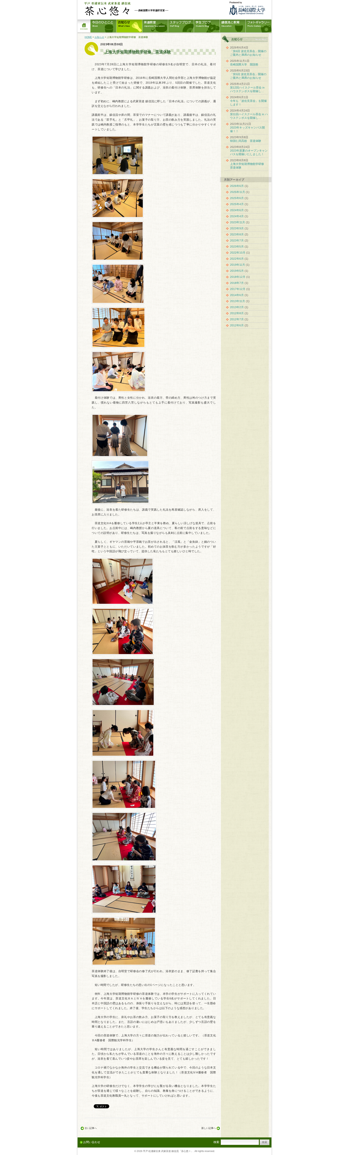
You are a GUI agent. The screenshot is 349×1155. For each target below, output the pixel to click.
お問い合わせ (91, 1142)
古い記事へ (91, 1128)
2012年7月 (237, 319)
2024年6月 (237, 210)
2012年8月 (237, 313)
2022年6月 (237, 258)
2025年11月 (237, 192)
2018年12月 (237, 276)
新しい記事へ (208, 1128)
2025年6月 (237, 198)
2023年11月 (237, 222)
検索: (216, 1142)
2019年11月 (237, 264)
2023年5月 (237, 246)
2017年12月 (237, 289)
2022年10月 (237, 252)
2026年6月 (237, 186)
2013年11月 (237, 301)
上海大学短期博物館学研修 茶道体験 (137, 52)
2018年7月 (237, 283)
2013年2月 (237, 307)
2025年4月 (237, 204)
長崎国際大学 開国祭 (244, 64)
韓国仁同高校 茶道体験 (245, 140)
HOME (88, 37)
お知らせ (99, 37)
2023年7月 (237, 240)
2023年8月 (237, 234)
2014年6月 (237, 295)
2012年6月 (237, 325)
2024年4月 (237, 216)
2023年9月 (237, 228)
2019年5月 (237, 270)
